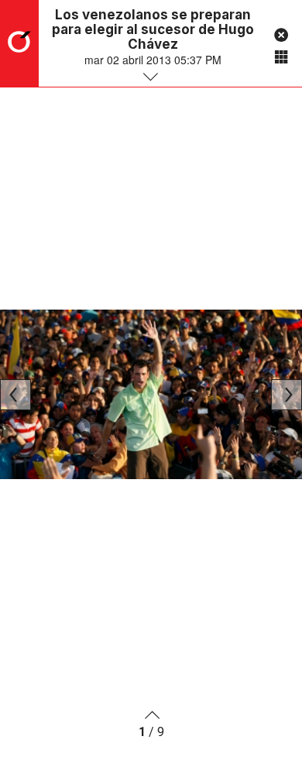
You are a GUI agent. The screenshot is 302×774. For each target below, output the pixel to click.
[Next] (286, 394)
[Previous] (15, 394)
